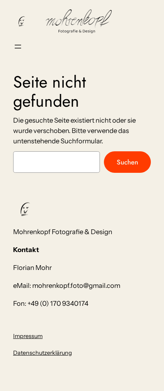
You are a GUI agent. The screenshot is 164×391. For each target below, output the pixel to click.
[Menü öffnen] (18, 46)
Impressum (28, 336)
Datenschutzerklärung (42, 352)
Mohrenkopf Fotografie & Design (62, 232)
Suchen (127, 162)
